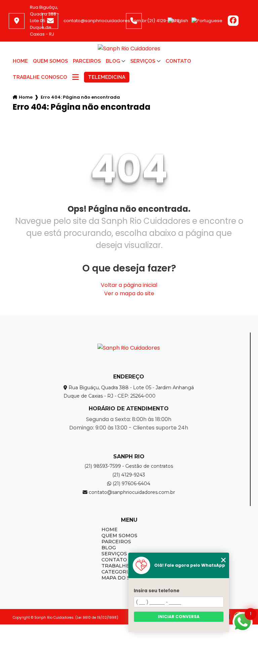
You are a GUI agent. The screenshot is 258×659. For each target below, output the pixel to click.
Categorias (117, 572)
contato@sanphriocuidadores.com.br (105, 20)
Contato (178, 61)
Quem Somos (50, 61)
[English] (178, 20)
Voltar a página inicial (129, 285)
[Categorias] (75, 77)
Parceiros (87, 61)
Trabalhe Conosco (40, 77)
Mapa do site (119, 578)
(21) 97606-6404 (130, 483)
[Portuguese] (206, 20)
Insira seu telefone (156, 591)
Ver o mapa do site (129, 293)
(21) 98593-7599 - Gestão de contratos (128, 466)
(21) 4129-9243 (163, 20)
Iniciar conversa (179, 616)
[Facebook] (233, 21)
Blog (113, 61)
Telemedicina (106, 77)
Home (20, 61)
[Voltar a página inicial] (129, 48)
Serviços (142, 61)
